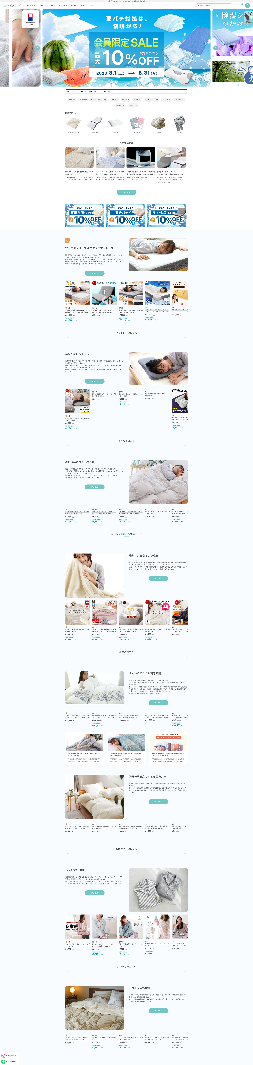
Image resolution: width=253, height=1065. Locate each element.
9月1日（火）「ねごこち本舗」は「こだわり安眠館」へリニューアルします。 (89, 92)
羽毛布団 (74, 5)
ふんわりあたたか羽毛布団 (145, 826)
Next (186, 217)
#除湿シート (125, 100)
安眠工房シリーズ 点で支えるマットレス (89, 248)
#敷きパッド (137, 100)
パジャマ (91, 5)
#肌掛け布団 (83, 100)
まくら (52, 5)
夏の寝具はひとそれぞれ (79, 527)
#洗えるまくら (133, 105)
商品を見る (83, 366)
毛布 (82, 5)
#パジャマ (115, 100)
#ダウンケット (167, 100)
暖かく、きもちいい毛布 (143, 677)
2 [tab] (127, 228)
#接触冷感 (72, 100)
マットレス (43, 5)
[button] (37, 47)
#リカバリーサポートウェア (99, 100)
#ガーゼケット (120, 105)
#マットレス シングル (151, 100)
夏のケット (31, 5)
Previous (69, 217)
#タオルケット (180, 100)
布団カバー (63, 5)
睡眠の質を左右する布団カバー (147, 954)
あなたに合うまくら (77, 388)
